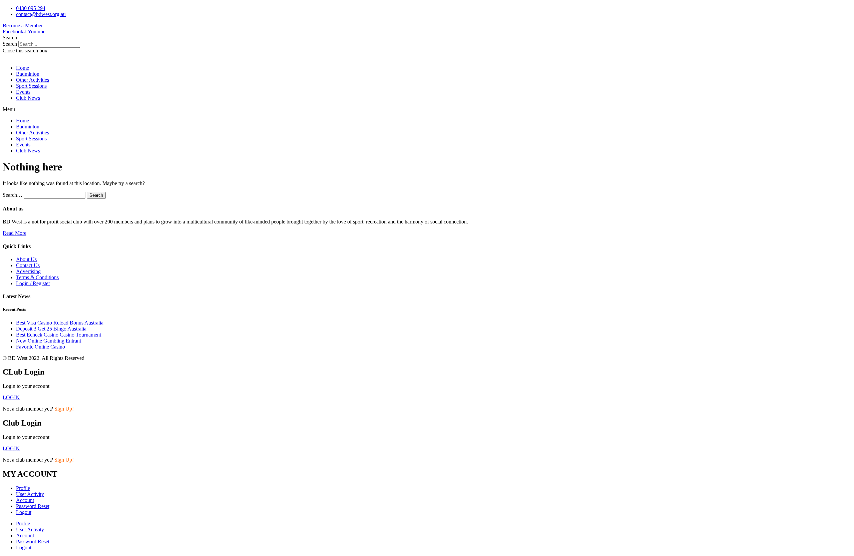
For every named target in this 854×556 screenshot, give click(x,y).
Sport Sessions (31, 86)
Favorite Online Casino (40, 347)
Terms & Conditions (37, 277)
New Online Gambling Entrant (48, 341)
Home (22, 68)
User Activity (30, 494)
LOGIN (11, 448)
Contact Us (28, 265)
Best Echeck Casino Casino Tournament (58, 335)
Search (10, 44)
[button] (427, 38)
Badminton (27, 74)
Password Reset (32, 506)
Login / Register (33, 283)
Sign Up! (64, 409)
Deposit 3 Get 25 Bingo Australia (51, 329)
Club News (28, 98)
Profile (23, 488)
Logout (23, 512)
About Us (26, 259)
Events (23, 92)
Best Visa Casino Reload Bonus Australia (59, 323)
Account (25, 500)
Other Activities (32, 80)
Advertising (28, 271)
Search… (12, 195)
